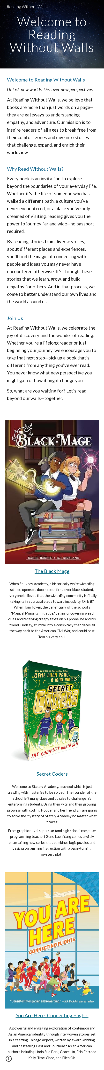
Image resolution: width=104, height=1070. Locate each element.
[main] (52, 34)
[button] (9, 1060)
